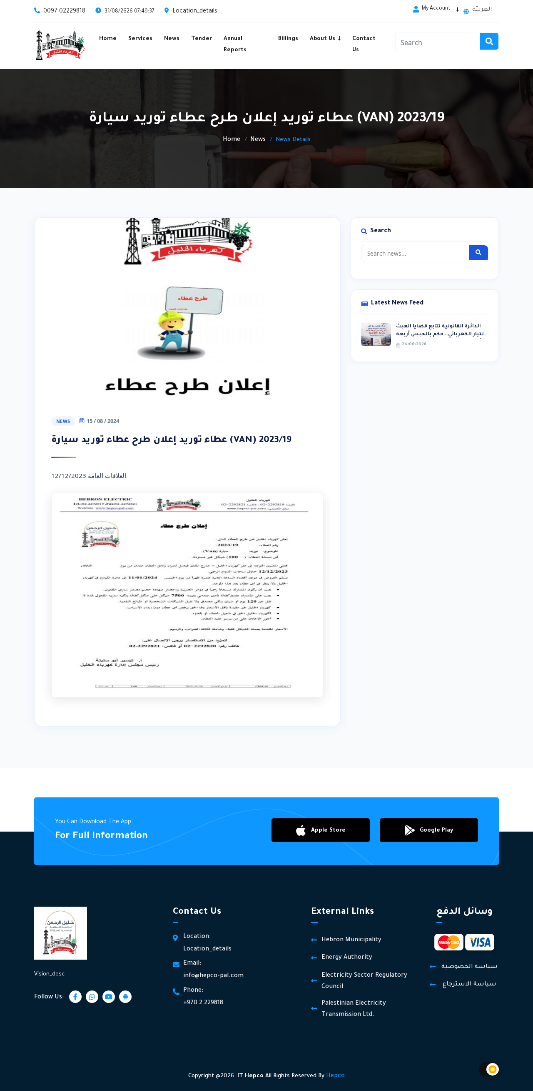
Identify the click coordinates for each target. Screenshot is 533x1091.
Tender (201, 39)
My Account (436, 9)
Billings (288, 39)
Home (108, 39)
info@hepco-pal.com (213, 976)
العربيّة (482, 10)
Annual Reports (235, 44)
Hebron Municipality (351, 940)
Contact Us (364, 44)
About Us (322, 39)
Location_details (194, 11)
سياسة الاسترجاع (469, 984)
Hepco (335, 1076)
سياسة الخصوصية (469, 967)
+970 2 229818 (203, 1003)
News (171, 39)
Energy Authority (346, 958)
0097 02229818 (64, 11)
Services (140, 39)
